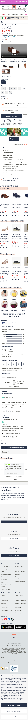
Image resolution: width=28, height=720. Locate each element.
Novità (8, 14)
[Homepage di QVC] (1, 22)
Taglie (2, 571)
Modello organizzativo (6, 610)
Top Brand (15, 14)
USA (8, 643)
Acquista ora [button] (14, 139)
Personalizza (14, 717)
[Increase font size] (24, 144)
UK (11, 643)
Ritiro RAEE (18, 574)
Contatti (17, 569)
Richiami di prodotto (20, 571)
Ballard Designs (7, 659)
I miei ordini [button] (21, 522)
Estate (21, 14)
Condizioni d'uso (19, 598)
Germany (15, 643)
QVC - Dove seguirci (6, 566)
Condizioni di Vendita (20, 600)
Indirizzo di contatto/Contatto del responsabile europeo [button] (12, 179)
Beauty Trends (4, 582)
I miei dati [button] (7, 522)
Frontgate (14, 659)
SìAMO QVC (4, 579)
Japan (19, 643)
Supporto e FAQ (19, 566)
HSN (2, 659)
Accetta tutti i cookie (14, 705)
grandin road (3, 662)
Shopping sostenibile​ (6, 574)
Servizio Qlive (18, 610)
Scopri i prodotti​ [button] (14, 538)
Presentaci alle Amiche (6, 576)
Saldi (3, 14)
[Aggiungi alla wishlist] (25, 116)
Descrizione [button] (6, 148)
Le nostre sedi (4, 607)
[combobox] (12, 11)
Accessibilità (18, 607)
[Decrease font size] (26, 144)
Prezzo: (3, 76)
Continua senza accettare (14, 711)
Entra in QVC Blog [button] (14, 555)
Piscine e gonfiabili (5, 589)
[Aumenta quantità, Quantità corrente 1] (7, 98)
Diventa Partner (5, 598)
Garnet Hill (19, 659)
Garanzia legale (19, 613)
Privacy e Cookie (19, 595)
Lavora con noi (4, 600)
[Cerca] (25, 11)
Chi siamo (3, 595)
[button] (3, 7)
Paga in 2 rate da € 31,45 (10, 37)
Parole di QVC (4, 569)
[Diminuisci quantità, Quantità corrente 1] (2, 98)
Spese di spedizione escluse (16, 35)
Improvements (10, 662)
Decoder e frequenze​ (20, 581)
